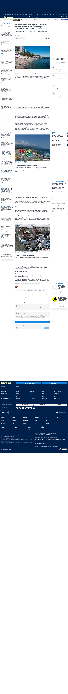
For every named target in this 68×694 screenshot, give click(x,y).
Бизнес (17, 389)
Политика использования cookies (40, 443)
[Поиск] (61, 16)
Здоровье (18, 400)
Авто (17, 388)
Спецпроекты (57, 398)
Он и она (44, 389)
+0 (45, 310)
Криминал (32, 389)
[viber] (26, 408)
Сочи (17, 290)
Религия (43, 400)
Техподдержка (3, 396)
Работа (43, 396)
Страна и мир (56, 393)
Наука (31, 396)
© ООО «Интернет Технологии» (6, 449)
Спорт (55, 389)
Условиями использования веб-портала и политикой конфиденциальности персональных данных (50, 439)
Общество (44, 388)
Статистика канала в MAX (6, 400)
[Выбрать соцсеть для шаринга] (49, 38)
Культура (32, 391)
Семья (55, 388)
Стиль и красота (57, 391)
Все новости (3, 14)
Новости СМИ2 (18, 334)
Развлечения (44, 398)
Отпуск (44, 290)
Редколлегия (52, 14)
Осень (43, 391)
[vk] (20, 408)
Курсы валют (46, 14)
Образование (32, 400)
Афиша (37, 14)
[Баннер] (16, 20)
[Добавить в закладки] (46, 38)
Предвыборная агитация (5, 398)
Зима (31, 388)
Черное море (30, 290)
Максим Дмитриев (22, 286)
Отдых (25, 290)
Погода (26, 14)
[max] (28, 408)
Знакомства (21, 14)
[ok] (23, 408)
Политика (44, 393)
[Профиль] (66, 16)
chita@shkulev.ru (12, 440)
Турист (39, 290)
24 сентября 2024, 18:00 (18, 35)
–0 (48, 310)
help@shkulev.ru (8, 441)
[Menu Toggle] (1, 16)
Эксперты (58, 14)
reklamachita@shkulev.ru (53, 433)
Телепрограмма (32, 14)
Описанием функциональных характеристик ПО (42, 438)
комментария (20, 38)
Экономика (56, 396)
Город (17, 393)
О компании (3, 391)
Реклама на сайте (4, 388)
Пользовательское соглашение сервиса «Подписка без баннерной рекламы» (46, 446)
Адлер (21, 290)
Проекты (62, 14)
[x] (31, 408)
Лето (31, 393)
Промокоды (16, 14)
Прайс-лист (3, 389)
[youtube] (34, 408)
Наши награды (4, 393)
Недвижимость (10, 14)
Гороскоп (41, 14)
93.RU (43, 78)
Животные (18, 398)
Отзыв (35, 290)
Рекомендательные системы (39, 444)
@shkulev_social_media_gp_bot (45, 434)
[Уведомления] (63, 16)
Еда (17, 396)
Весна (17, 391)
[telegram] (17, 408)
